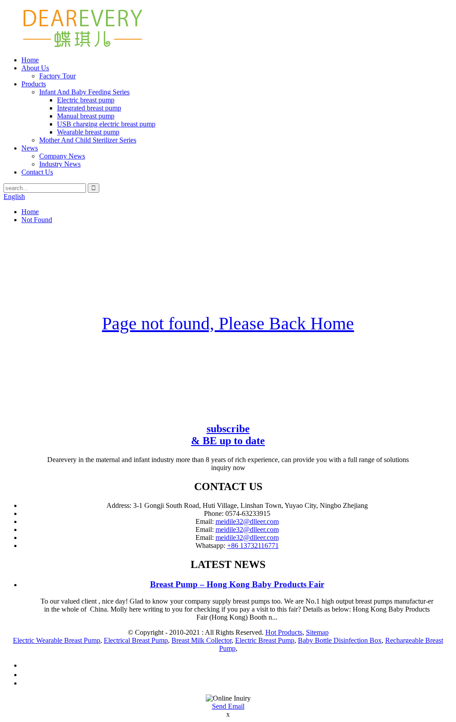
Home (30, 60)
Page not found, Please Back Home (228, 323)
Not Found (36, 219)
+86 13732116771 (253, 545)
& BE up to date (228, 434)
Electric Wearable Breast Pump (56, 640)
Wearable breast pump (88, 132)
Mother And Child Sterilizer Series (87, 140)
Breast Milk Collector (201, 640)
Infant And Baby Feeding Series (84, 92)
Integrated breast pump (89, 108)
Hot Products (283, 632)
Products (33, 84)
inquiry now (228, 467)
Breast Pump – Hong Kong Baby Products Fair (237, 584)
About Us (35, 68)
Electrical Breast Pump (136, 640)
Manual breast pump (85, 116)
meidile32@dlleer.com (247, 521)
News (29, 148)
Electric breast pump (85, 100)
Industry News (60, 164)
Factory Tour (57, 76)
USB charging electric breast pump (106, 124)
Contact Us (37, 172)
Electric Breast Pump (264, 640)
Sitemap (317, 632)
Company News (62, 156)
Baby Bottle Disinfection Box (340, 640)
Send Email (228, 706)
